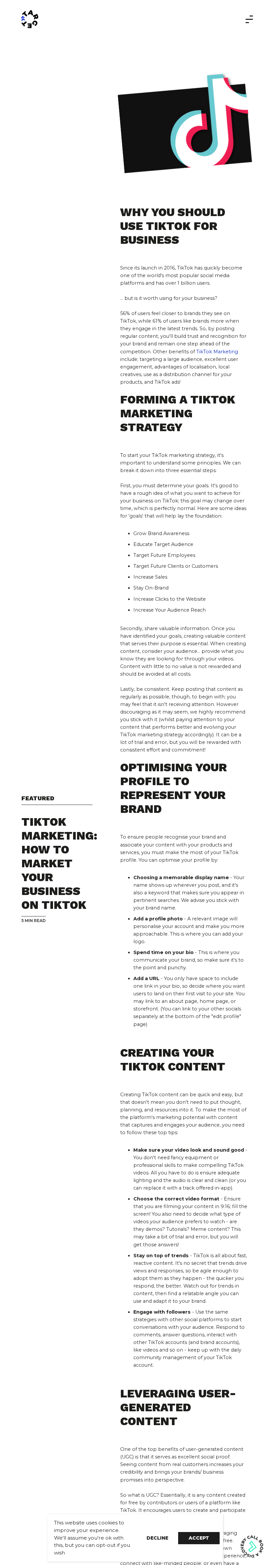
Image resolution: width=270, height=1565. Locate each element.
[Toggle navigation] (247, 19)
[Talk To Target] (126, 19)
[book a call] (252, 1546)
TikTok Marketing (217, 352)
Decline (157, 1538)
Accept (199, 1538)
